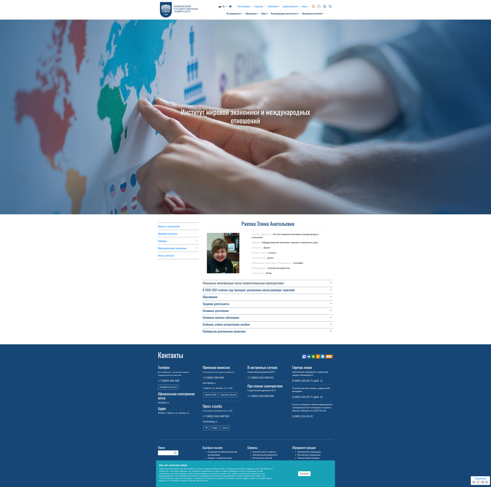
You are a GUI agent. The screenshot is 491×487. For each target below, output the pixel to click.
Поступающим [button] (243, 6)
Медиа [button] (304, 6)
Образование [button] (251, 13)
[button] (330, 6)
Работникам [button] (273, 6)
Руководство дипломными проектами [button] (224, 331)
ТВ (206, 428)
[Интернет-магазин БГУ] (313, 6)
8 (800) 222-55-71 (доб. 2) (307, 397)
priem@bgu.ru (209, 383)
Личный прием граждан (308, 458)
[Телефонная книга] (324, 6)
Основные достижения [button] (216, 310)
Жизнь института (166, 255)
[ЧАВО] (319, 6)
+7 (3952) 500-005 (213, 377)
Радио (215, 428)
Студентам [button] (258, 6)
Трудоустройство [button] (290, 6)
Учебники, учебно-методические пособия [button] (226, 324)
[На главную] (187, 10)
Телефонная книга (168, 387)
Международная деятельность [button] (284, 13)
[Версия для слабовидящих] (230, 6)
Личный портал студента (264, 452)
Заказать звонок (228, 395)
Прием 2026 (210, 395)
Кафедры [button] (162, 240)
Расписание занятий (262, 458)
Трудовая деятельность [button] (216, 304)
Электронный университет (265, 455)
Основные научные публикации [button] (221, 317)
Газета (225, 428)
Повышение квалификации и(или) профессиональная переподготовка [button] (243, 283)
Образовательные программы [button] (172, 248)
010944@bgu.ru (210, 422)
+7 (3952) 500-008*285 (260, 396)
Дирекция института (167, 233)
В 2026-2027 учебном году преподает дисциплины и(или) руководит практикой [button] (249, 290)
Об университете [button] (233, 13)
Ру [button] (223, 6)
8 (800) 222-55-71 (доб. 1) (307, 380)
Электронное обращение (309, 452)
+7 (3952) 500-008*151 (260, 377)
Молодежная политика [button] (312, 13)
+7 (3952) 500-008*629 (216, 416)
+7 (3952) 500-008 (168, 380)
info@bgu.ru (163, 403)
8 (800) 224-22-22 (302, 416)
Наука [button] (263, 13)
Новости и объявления (169, 226)
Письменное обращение (309, 455)
